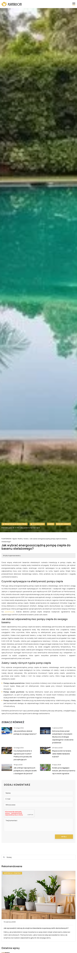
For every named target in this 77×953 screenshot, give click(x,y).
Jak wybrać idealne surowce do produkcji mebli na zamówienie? (29, 928)
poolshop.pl (9, 612)
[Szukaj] (4, 857)
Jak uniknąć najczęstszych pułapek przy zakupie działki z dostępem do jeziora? (25, 771)
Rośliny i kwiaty (63, 524)
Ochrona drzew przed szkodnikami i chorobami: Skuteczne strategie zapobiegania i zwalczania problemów (62, 737)
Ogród (50, 524)
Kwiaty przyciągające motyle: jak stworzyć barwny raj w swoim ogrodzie (63, 771)
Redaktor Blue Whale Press (15, 524)
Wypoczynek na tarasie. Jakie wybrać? (62, 754)
